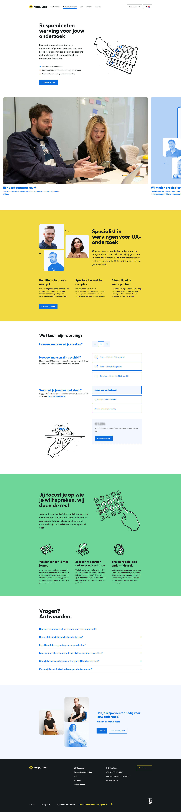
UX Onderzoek (55, 7)
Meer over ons (79, 784)
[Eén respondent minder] (95, 344)
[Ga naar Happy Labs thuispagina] (38, 7)
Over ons (97, 7)
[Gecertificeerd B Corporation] (149, 802)
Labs (81, 7)
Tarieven (89, 7)
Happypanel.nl (101, 805)
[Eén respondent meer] (107, 344)
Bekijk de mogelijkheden (57, 396)
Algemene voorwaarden (66, 805)
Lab (75, 776)
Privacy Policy (45, 805)
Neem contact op (103, 438)
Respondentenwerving (70, 7)
